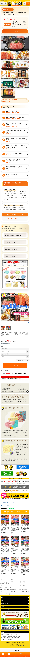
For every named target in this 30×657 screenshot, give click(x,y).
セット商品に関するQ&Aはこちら (12, 218)
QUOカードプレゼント (10, 256)
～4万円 (25, 589)
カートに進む (15, 31)
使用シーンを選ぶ (6, 354)
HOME (1, 579)
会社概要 (8, 642)
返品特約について (5, 370)
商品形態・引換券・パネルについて (14, 235)
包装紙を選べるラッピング (11, 249)
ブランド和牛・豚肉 (6, 587)
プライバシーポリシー (15, 644)
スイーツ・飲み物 (5, 583)
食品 (24, 582)
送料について (4, 600)
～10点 (27, 591)
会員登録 (3, 606)
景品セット (7, 579)
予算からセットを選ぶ (16, 589)
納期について (4, 597)
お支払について (4, 603)
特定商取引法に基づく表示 (18, 642)
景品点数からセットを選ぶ (17, 591)
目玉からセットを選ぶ (16, 582)
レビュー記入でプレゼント (11, 242)
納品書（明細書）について (8, 349)
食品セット (13, 579)
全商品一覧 (7, 594)
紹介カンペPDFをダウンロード (15, 214)
